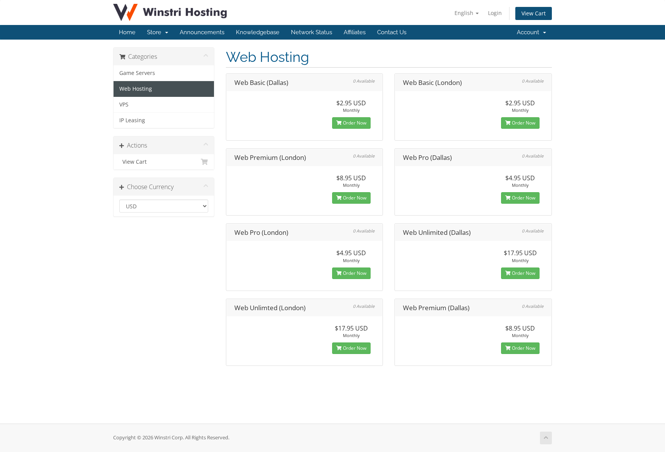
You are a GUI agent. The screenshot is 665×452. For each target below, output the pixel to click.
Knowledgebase (257, 32)
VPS (124, 104)
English (464, 13)
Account (529, 32)
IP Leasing (132, 120)
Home (127, 32)
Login (495, 13)
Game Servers (137, 73)
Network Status (311, 32)
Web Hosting (135, 88)
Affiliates (355, 32)
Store (155, 32)
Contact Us (391, 32)
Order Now (354, 123)
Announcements (202, 32)
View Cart (533, 13)
